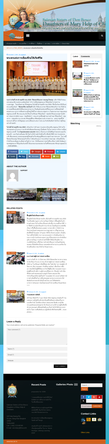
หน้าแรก (9, 48)
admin (43, 213)
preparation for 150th (38, 392)
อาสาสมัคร (56, 43)
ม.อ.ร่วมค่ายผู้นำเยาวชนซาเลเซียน (38, 256)
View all (98, 126)
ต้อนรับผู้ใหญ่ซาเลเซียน (16, 198)
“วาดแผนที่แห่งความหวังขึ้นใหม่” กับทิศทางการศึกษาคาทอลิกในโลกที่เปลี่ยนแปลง (42, 399)
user (98, 61)
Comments (85, 56)
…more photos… (12, 146)
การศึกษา (32, 43)
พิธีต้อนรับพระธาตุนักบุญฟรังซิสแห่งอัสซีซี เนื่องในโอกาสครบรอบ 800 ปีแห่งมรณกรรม (41, 410)
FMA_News (18, 48)
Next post (62, 193)
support (23, 55)
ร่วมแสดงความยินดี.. (33, 294)
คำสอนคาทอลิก (12, 43)
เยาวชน (47, 43)
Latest (75, 56)
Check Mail (65, 43)
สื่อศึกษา (40, 43)
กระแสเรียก (23, 43)
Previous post (13, 195)
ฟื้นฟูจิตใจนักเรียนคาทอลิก (35, 215)
